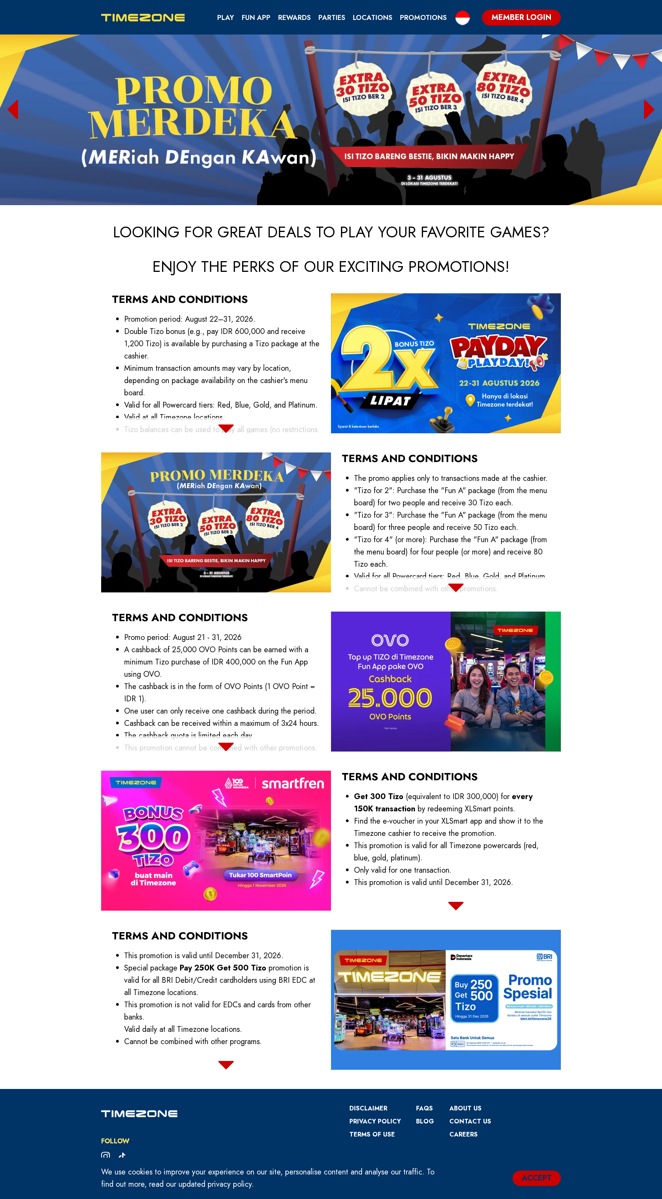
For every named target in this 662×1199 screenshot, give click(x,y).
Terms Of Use (372, 1134)
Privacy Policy (375, 1121)
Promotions (423, 17)
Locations (372, 17)
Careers (463, 1134)
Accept (537, 1178)
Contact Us (470, 1121)
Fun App (256, 17)
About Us (465, 1108)
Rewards (294, 17)
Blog (425, 1121)
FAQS (424, 1108)
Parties (331, 17)
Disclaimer (368, 1108)
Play (225, 17)
